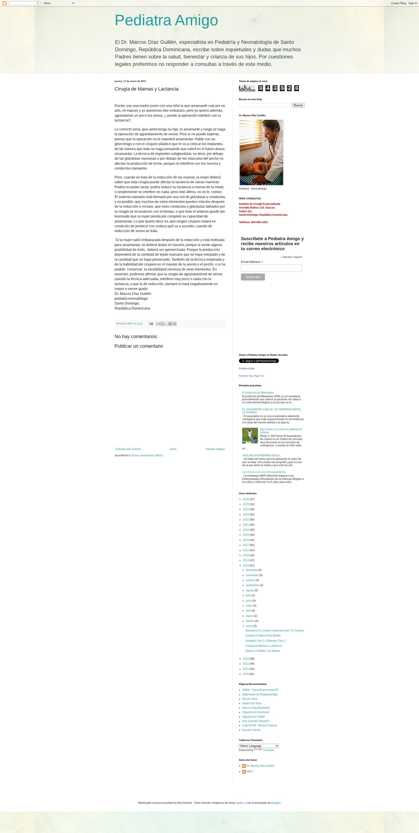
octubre (251, 580)
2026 (246, 499)
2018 (246, 540)
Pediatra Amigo (166, 20)
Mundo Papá (250, 698)
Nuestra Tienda (251, 730)
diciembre (252, 569)
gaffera (240, 802)
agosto (250, 590)
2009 (246, 674)
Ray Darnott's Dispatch (255, 721)
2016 (246, 550)
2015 (246, 555)
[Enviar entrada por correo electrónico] (151, 323)
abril (249, 610)
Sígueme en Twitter (253, 716)
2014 (246, 560)
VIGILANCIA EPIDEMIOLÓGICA (261, 455)
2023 (246, 514)
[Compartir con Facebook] (170, 324)
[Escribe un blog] (162, 324)
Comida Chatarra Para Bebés (263, 635)
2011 (246, 663)
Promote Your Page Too (251, 376)
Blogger (275, 802)
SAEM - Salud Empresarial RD (260, 689)
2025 (246, 504)
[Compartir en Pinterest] (174, 324)
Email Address (252, 262)
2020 (246, 529)
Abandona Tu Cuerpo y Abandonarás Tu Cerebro (275, 630)
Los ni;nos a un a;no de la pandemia (263, 472)
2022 (246, 519)
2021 (246, 524)
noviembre (252, 575)
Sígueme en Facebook (255, 712)
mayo (249, 605)
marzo (250, 615)
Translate (268, 750)
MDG (250, 771)
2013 (246, 565)
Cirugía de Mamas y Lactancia (264, 645)
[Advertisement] (266, 318)
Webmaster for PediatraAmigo (260, 694)
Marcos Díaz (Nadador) (256, 707)
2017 (246, 545)
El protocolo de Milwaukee (258, 392)
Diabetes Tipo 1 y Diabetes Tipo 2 (266, 640)
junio (249, 600)
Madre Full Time (251, 703)
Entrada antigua (215, 449)
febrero (250, 621)
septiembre (253, 585)
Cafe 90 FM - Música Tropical (259, 725)
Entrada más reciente (128, 449)
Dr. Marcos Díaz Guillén (261, 765)
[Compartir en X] (166, 324)
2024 (246, 509)
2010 (246, 669)
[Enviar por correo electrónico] (158, 324)
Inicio (173, 449)
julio (249, 595)
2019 (246, 534)
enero (250, 626)
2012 (246, 658)
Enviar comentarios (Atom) (147, 455)
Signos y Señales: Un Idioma (263, 650)
